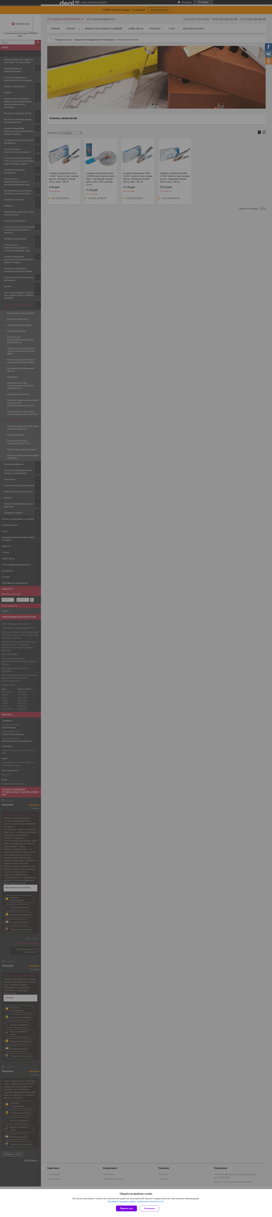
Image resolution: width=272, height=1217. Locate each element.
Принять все (126, 1208)
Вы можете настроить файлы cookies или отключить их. (135, 1201)
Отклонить (149, 1208)
